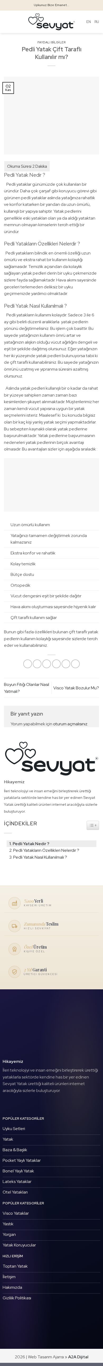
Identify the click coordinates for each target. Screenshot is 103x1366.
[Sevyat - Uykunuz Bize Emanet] (51, 22)
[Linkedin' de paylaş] (75, 663)
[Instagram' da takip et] (15, 1104)
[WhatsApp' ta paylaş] (27, 663)
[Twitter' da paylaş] (46, 663)
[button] (7, 21)
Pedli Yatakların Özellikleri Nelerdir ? (46, 850)
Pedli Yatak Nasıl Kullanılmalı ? (40, 857)
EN (88, 22)
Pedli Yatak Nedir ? (31, 843)
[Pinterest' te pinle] (66, 663)
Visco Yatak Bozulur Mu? (76, 688)
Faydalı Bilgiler (52, 42)
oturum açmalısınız (70, 724)
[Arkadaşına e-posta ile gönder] (56, 663)
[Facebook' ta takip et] (7, 1104)
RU (97, 22)
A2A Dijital (78, 1357)
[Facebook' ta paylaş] (37, 663)
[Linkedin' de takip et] (23, 1104)
